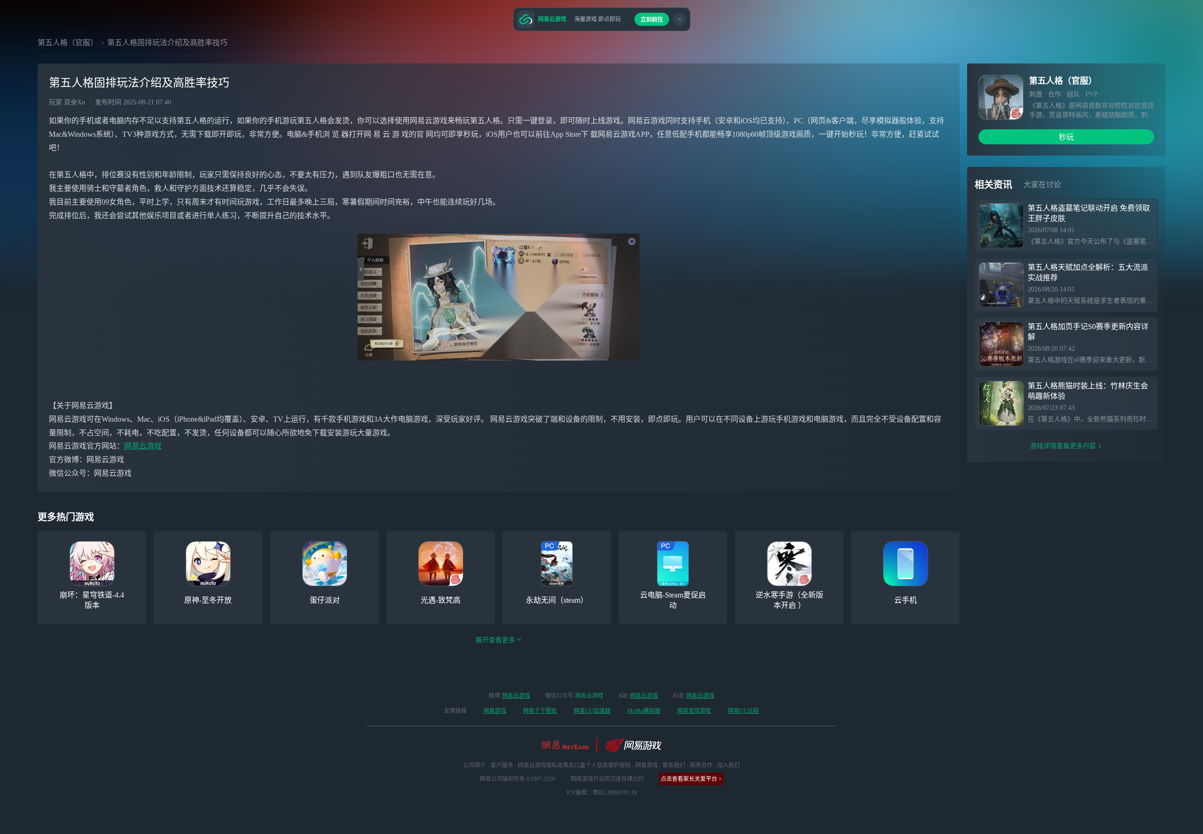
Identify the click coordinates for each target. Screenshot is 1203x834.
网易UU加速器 (592, 711)
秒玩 (1066, 137)
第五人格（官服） (68, 43)
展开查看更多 (495, 640)
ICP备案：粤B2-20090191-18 (602, 792)
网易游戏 (495, 711)
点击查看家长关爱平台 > (691, 779)
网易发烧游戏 (694, 711)
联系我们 (674, 765)
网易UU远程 (743, 711)
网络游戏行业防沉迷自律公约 (607, 779)
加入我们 (728, 765)
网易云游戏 (143, 446)
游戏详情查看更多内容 (1063, 445)
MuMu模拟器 (643, 711)
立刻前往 (652, 19)
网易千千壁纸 (540, 711)
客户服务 (502, 765)
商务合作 (701, 765)
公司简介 (474, 765)
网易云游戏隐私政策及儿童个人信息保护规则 (574, 765)
